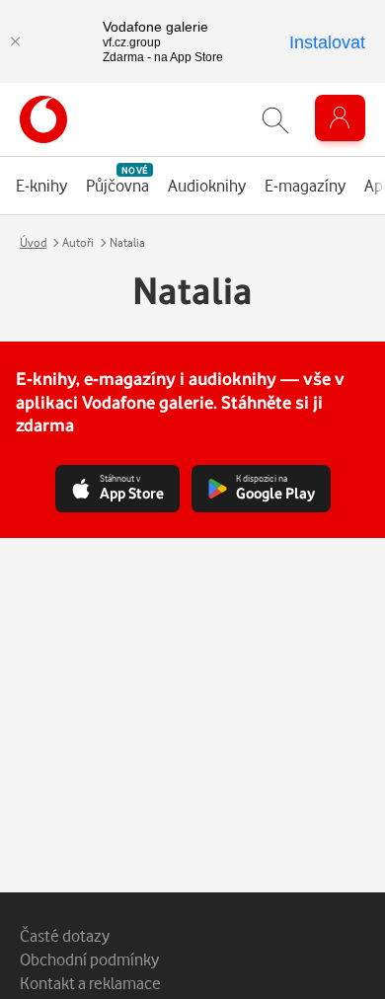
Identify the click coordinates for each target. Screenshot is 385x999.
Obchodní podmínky (89, 959)
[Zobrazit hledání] (275, 120)
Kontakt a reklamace (90, 982)
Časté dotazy (65, 935)
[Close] (15, 41)
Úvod (33, 242)
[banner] (43, 119)
